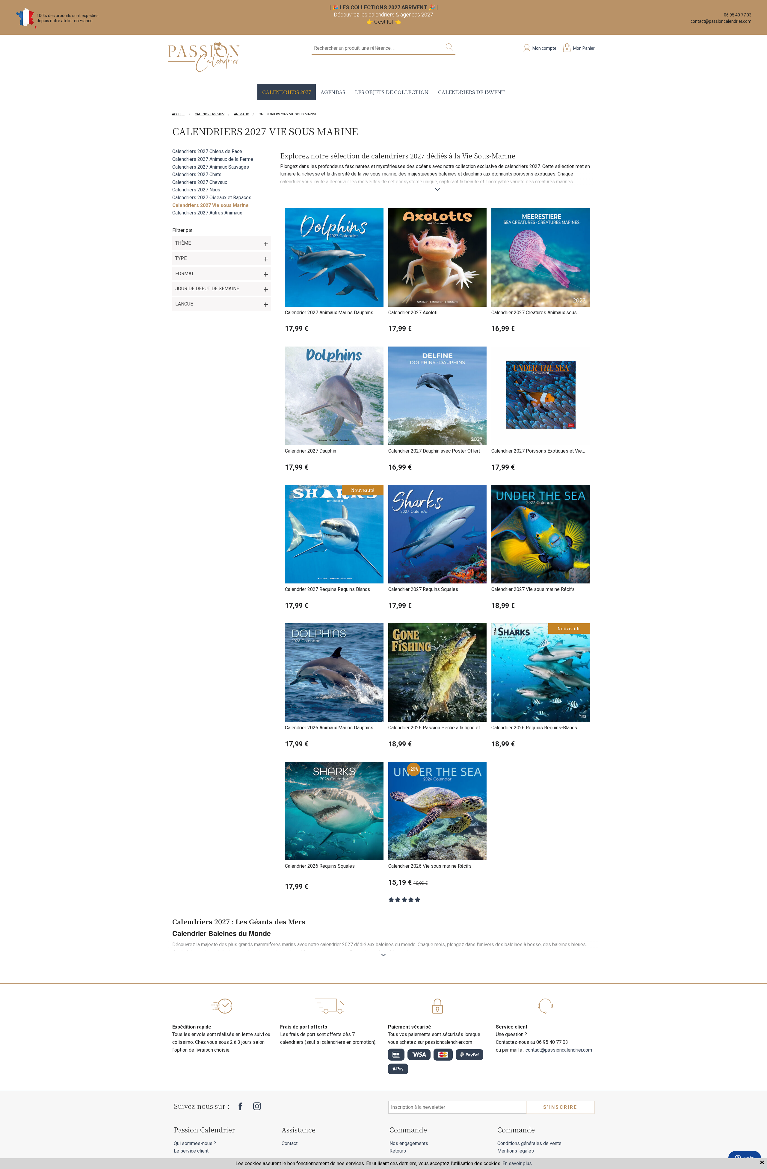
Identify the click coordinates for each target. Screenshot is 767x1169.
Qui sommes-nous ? (195, 1143)
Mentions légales (515, 1151)
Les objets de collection (391, 92)
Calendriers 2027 (286, 92)
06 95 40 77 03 (737, 15)
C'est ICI (383, 22)
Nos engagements (408, 1143)
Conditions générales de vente (529, 1143)
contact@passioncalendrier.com (721, 21)
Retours (397, 1151)
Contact (290, 1143)
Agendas (333, 92)
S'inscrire (560, 1107)
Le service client (191, 1151)
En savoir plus (517, 1163)
